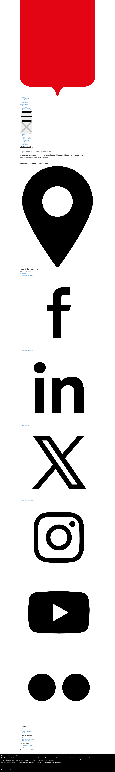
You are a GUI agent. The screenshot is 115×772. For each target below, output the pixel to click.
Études (23, 105)
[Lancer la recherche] (32, 148)
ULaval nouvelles (25, 98)
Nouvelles (24, 728)
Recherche (24, 107)
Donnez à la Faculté (26, 109)
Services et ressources (27, 745)
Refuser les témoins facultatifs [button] (18, 766)
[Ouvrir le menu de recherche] (20, 133)
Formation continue (26, 740)
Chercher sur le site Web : (25, 146)
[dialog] (57, 763)
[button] (6, 769)
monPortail (24, 99)
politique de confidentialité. (49, 760)
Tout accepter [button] (5, 766)
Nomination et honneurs (27, 731)
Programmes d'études (27, 737)
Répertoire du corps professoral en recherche (31, 747)
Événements (24, 730)
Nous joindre (25, 102)
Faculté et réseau (26, 108)
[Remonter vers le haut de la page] (57, 160)
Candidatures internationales (28, 739)
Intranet (23, 101)
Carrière (24, 732)
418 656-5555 (28, 752)
